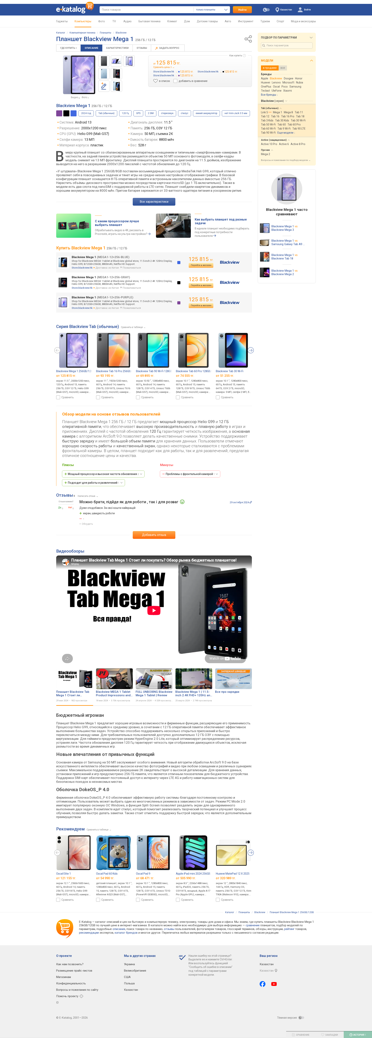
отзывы (169, 929)
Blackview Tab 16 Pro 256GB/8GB (116, 371)
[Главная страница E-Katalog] (75, 9)
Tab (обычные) (106, 113)
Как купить (235, 55)
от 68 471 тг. (145, 878)
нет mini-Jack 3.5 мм (236, 113)
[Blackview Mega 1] (103, 61)
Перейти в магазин (201, 265)
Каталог (60, 32)
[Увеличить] (79, 74)
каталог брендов (126, 932)
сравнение (253, 925)
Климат (172, 21)
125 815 (201, 259)
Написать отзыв (86, 496)
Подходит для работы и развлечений (93, 482)
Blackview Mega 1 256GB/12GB (75, 371)
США (127, 977)
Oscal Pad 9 (143, 873)
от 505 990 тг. (186, 878)
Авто (228, 21)
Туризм (265, 21)
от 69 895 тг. (145, 376)
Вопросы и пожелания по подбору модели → (286, 160)
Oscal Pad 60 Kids (107, 873)
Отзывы (142, 48)
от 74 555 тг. (185, 376)
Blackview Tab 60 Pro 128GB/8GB (196, 371)
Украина (129, 964)
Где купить (68, 48)
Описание (91, 48)
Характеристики (117, 48)
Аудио (127, 21)
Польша (129, 983)
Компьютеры (83, 21)
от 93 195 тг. (105, 376)
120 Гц (125, 113)
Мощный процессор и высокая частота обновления (103, 474)
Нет (70, 507)
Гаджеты (62, 21)
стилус (184, 113)
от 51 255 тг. (225, 376)
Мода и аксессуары (303, 21)
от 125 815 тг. (66, 376)
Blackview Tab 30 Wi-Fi (229, 371)
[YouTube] (274, 984)
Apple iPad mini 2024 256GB (193, 873)
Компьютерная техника (82, 32)
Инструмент (245, 21)
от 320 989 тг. (226, 878)
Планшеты (105, 32)
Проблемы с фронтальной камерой (190, 474)
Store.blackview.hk (82, 267)
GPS (138, 113)
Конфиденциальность (71, 983)
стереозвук (167, 113)
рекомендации (89, 932)
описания (119, 929)
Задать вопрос (169, 48)
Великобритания (135, 970)
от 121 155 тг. (66, 878)
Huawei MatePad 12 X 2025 (233, 873)
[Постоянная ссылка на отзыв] (251, 502)
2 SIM (151, 113)
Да (59, 507)
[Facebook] (262, 984)
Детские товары (207, 21)
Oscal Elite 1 (63, 873)
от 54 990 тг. (105, 878)
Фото (101, 21)
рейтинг (289, 929)
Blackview (121, 32)
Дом (187, 21)
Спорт (280, 21)
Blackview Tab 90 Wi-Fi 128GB (154, 371)
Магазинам (63, 977)
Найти (242, 9)
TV (114, 21)
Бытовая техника (149, 21)
